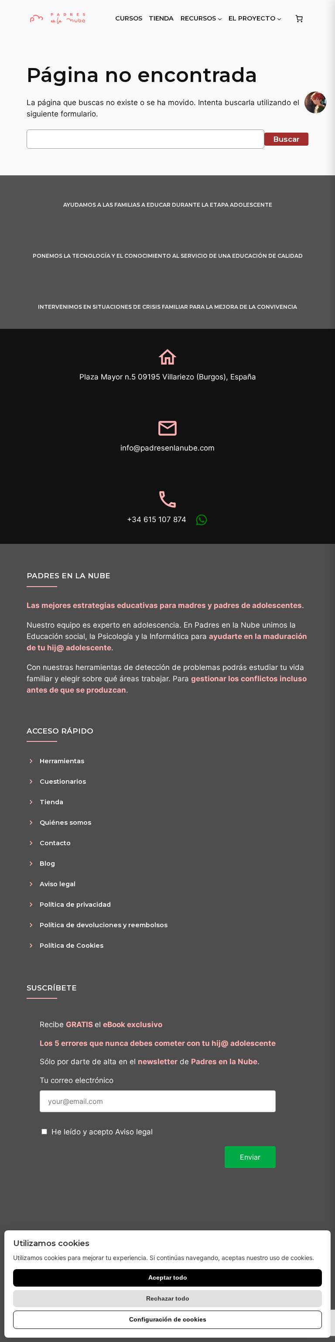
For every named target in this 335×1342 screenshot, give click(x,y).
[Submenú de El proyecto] (279, 18)
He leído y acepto (102, 1131)
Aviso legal (134, 1131)
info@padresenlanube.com (167, 448)
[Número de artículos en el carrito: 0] (299, 18)
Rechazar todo (167, 1298)
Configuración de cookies (167, 1319)
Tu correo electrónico (76, 1080)
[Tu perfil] (315, 102)
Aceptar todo (167, 1277)
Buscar (286, 139)
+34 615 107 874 (156, 519)
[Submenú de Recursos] (220, 18)
